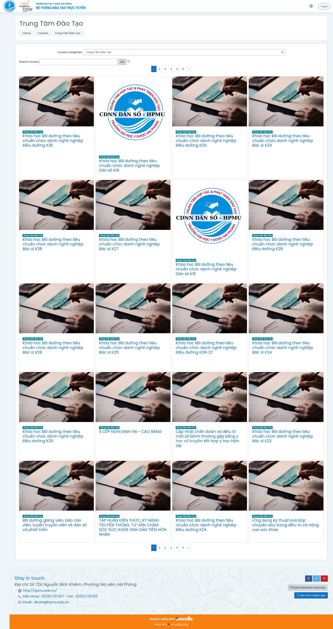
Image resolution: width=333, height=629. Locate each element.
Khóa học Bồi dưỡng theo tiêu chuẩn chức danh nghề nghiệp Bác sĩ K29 (282, 140)
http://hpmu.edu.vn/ (40, 590)
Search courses (29, 61)
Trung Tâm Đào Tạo (67, 33)
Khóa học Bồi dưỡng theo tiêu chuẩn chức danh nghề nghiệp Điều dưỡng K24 (206, 525)
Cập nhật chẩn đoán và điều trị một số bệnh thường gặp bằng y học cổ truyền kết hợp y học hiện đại (207, 438)
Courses (42, 33)
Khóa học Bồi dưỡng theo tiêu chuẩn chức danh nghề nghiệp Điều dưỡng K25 (53, 436)
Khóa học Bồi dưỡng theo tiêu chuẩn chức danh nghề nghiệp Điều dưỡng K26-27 (206, 347)
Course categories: (70, 52)
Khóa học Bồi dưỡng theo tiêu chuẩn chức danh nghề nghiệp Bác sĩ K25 (129, 347)
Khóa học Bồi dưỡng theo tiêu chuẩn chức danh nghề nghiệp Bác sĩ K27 (129, 244)
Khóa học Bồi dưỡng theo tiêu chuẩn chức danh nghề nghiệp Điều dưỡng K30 (53, 140)
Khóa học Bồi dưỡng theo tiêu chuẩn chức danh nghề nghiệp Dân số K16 (129, 165)
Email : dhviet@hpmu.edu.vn (46, 602)
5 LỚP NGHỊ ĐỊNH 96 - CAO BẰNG (130, 431)
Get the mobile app (312, 595)
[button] (129, 62)
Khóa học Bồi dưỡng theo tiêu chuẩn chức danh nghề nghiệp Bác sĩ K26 (53, 347)
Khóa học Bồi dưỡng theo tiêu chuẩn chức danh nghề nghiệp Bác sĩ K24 (282, 347)
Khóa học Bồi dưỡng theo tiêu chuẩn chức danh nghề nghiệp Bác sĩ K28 (53, 244)
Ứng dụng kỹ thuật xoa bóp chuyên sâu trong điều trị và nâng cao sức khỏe (285, 525)
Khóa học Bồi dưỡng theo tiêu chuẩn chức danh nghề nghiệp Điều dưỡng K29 (206, 140)
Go (122, 62)
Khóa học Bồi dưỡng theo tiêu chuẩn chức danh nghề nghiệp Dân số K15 (206, 269)
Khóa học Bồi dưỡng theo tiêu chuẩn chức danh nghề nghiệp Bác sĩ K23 (282, 436)
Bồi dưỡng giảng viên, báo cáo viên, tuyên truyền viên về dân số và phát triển (55, 525)
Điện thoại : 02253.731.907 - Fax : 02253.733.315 (60, 596)
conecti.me (181, 624)
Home (27, 33)
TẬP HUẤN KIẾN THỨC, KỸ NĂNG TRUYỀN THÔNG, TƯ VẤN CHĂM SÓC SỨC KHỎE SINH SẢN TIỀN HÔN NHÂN (132, 527)
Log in (324, 6)
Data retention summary (309, 587)
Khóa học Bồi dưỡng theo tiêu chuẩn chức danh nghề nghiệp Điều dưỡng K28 (282, 244)
